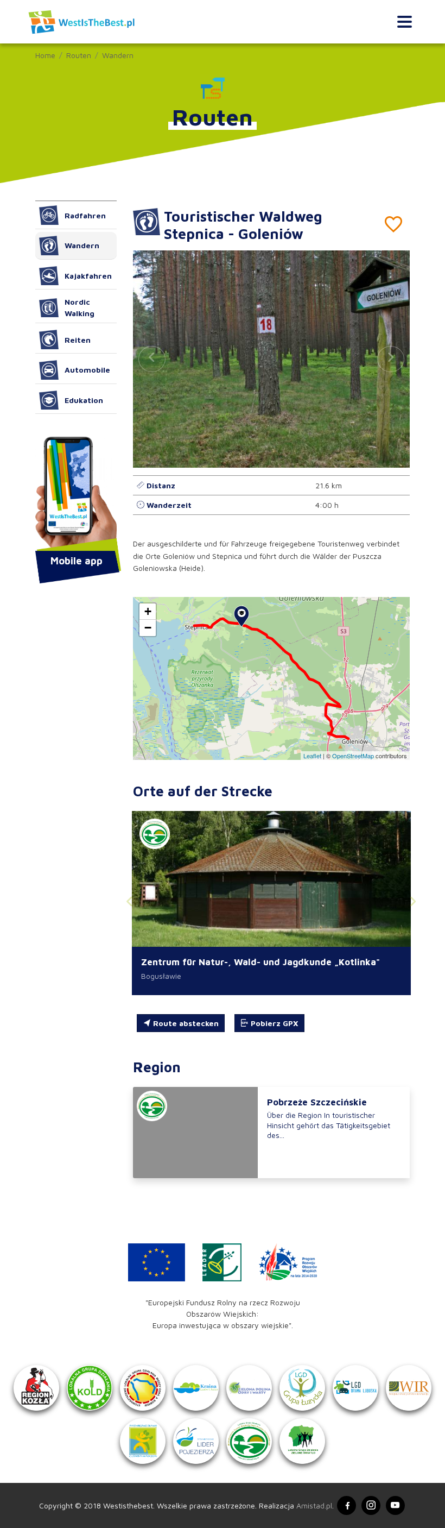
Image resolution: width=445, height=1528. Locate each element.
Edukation (84, 400)
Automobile (87, 369)
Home (45, 55)
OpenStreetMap (353, 755)
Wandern (118, 55)
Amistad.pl (314, 1505)
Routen (78, 55)
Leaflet (312, 755)
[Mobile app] (76, 495)
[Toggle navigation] (404, 22)
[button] (390, 359)
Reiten (78, 339)
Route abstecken (185, 1023)
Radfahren (85, 215)
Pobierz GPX (273, 1023)
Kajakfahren (88, 275)
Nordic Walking (79, 307)
